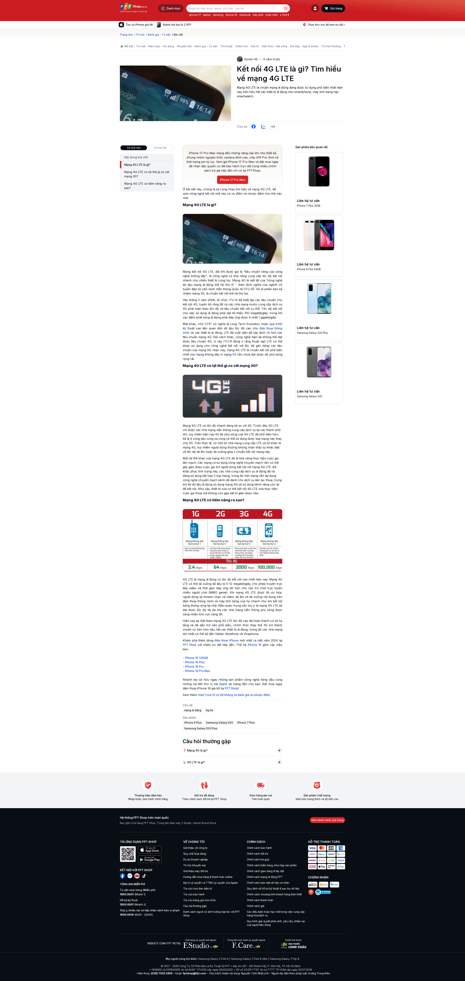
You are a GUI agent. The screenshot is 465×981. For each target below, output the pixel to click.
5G (234, 354)
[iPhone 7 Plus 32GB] (319, 172)
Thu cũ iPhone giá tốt (139, 24)
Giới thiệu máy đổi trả (195, 871)
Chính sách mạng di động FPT (265, 876)
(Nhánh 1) (133, 894)
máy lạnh (258, 14)
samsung (218, 14)
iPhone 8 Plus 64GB (309, 269)
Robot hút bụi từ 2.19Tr (177, 24)
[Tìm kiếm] (286, 8)
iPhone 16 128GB (196, 658)
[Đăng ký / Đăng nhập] (315, 8)
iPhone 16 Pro (194, 666)
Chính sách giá (255, 905)
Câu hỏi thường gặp (195, 905)
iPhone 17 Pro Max (232, 180)
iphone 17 (195, 14)
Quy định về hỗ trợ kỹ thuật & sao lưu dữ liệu (273, 888)
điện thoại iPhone (226, 640)
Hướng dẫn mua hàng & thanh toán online (207, 876)
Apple (223, 684)
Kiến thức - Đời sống (274, 46)
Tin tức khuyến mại (194, 865)
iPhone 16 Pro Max (197, 671)
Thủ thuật (226, 46)
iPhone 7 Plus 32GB (308, 205)
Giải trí (255, 46)
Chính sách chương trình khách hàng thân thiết (274, 894)
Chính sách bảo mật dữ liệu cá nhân (268, 882)
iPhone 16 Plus (195, 662)
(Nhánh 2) (133, 904)
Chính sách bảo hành (259, 847)
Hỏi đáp (295, 46)
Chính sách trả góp (258, 859)
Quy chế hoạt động (194, 853)
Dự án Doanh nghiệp (195, 859)
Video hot (241, 46)
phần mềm (272, 14)
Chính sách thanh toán (260, 900)
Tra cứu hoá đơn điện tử (197, 888)
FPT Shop (189, 645)
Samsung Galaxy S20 (309, 396)
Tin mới (140, 46)
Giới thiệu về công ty (195, 847)
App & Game (310, 46)
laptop (207, 14)
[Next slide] (194, 24)
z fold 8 (284, 14)
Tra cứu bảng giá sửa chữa (199, 900)
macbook (245, 14)
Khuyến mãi (184, 46)
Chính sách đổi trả (257, 853)
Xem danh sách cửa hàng (327, 820)
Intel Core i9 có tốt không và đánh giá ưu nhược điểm (234, 695)
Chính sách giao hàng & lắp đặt (265, 871)
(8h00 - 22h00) (136, 914)
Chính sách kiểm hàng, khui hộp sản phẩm (272, 865)
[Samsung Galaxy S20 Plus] (319, 299)
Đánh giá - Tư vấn (206, 46)
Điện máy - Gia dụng (161, 46)
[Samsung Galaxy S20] (319, 363)
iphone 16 (231, 14)
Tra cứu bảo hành (194, 894)
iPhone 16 (254, 645)
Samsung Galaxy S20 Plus (312, 332)
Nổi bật (128, 46)
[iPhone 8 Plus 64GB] (319, 235)
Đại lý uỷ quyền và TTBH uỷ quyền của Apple (210, 882)
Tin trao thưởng (331, 46)
